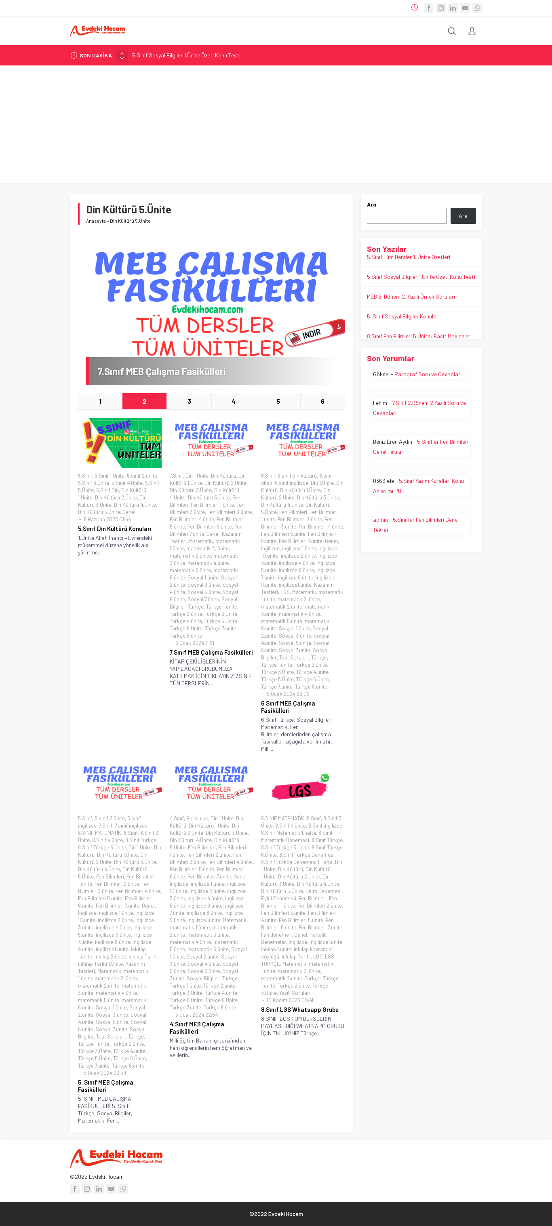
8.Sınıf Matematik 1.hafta (288, 833)
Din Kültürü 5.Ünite (99, 512)
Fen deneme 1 (276, 934)
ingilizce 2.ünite (298, 555)
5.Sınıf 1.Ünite (109, 475)
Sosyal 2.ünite (202, 956)
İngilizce (270, 548)
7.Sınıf (176, 475)
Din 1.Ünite (197, 475)
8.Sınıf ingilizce (325, 825)
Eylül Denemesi (278, 898)
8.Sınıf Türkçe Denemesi (307, 854)
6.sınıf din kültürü (297, 475)
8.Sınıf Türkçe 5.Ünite (102, 847)
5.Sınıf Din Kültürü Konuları (115, 528)
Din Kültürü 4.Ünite (135, 504)
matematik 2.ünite (190, 555)
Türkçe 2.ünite (186, 614)
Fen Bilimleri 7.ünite (300, 541)
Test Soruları (294, 657)
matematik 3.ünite (208, 934)
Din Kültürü (223, 475)
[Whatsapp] (477, 8)
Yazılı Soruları (294, 993)
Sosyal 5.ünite (204, 592)
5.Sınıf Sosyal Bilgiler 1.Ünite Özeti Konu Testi (186, 55)
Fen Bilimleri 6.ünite (210, 526)
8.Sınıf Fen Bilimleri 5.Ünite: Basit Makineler (418, 336)
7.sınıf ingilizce (131, 825)
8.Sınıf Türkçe (140, 840)
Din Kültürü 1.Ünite (300, 490)
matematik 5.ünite (190, 570)
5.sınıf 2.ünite (142, 475)
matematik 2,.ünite (207, 548)
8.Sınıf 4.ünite (107, 840)
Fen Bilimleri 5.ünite (283, 534)
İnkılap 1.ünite (276, 949)
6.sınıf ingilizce (291, 483)
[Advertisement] (276, 126)
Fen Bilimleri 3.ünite (229, 512)
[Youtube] (465, 8)
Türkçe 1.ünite (221, 606)
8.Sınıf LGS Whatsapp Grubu (300, 1009)
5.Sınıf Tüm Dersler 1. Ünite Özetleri (408, 256)
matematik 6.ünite (208, 949)
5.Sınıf (85, 475)
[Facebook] (429, 8)
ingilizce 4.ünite (296, 563)
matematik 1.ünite (190, 927)
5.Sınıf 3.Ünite (93, 483)
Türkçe (196, 606)
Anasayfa (96, 220)
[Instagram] (441, 8)
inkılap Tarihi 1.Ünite (100, 964)
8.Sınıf (131, 833)
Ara (371, 204)
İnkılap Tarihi (143, 956)
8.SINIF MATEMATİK (99, 833)
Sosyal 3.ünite (204, 584)
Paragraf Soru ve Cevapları (427, 374)
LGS (285, 592)
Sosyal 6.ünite (204, 971)
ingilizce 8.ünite (295, 577)
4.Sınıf (177, 818)
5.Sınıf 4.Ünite (127, 483)
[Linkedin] (453, 8)
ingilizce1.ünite (295, 584)
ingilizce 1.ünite (299, 548)
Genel (128, 512)
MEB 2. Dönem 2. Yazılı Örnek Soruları (411, 296)
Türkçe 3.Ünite (220, 614)
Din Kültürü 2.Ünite (116, 497)
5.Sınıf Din (107, 490)
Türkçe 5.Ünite (220, 621)
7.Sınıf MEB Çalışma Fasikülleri (161, 371)
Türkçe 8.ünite (186, 635)
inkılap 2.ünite (110, 956)
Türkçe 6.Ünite (186, 628)
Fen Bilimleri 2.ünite (300, 519)
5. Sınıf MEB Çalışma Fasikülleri (105, 1086)
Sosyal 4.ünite (204, 964)
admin (380, 519)
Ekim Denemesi (323, 891)
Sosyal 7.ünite (203, 599)
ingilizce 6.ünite (296, 570)
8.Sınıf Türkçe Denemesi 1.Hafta (297, 862)
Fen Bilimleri (293, 512)
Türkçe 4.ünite (186, 621)
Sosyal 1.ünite (203, 577)
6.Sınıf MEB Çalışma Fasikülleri (288, 706)
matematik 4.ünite (208, 563)
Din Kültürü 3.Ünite (191, 490)
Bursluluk (197, 818)
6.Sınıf (268, 475)
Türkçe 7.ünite (220, 628)
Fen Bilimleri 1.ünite (212, 504)
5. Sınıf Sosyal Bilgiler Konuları (403, 316)
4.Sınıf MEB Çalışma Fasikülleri (197, 1027)
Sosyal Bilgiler (203, 978)
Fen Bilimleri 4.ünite (192, 519)
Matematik (201, 541)
